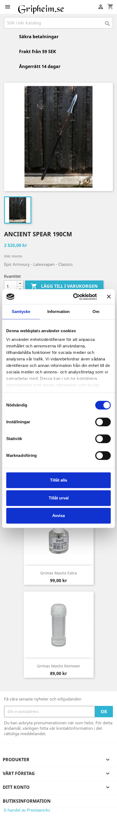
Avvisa (58, 515)
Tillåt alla (58, 480)
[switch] (103, 422)
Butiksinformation (27, 801)
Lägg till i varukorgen (64, 286)
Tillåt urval (59, 498)
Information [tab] (58, 311)
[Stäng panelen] (109, 297)
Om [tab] (96, 311)
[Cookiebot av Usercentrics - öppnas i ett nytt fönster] (73, 296)
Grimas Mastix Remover (58, 666)
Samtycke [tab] (21, 311)
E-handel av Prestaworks (27, 810)
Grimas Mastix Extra (58, 573)
